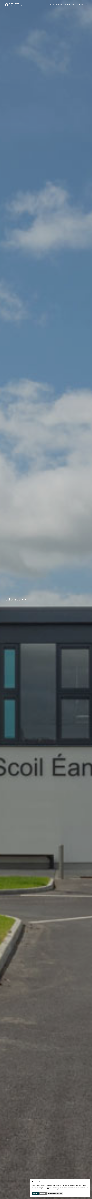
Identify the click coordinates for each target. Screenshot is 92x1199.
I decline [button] (42, 1193)
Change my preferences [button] (55, 1193)
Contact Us (81, 4)
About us (53, 4)
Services (62, 4)
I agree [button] (35, 1193)
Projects (71, 4)
